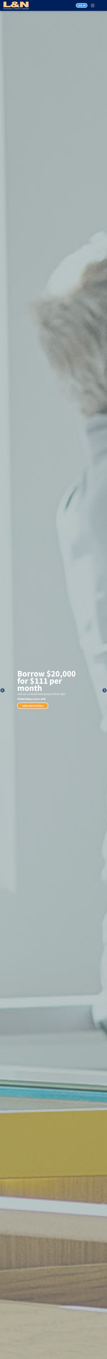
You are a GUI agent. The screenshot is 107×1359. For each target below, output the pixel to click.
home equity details (32, 705)
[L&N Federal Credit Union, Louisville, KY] (10, 5)
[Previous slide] (2, 690)
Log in (81, 5)
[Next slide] (104, 690)
